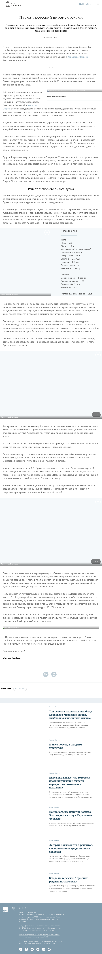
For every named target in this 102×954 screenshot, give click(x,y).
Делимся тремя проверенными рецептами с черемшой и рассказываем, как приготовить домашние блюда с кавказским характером (72, 888)
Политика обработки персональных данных (35, 935)
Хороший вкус (20, 689)
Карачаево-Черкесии (78, 56)
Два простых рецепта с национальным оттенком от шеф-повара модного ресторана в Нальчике (70, 753)
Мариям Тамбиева (12, 658)
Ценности (85, 4)
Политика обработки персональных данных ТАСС (39, 936)
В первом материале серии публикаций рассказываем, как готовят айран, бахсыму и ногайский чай (71, 824)
